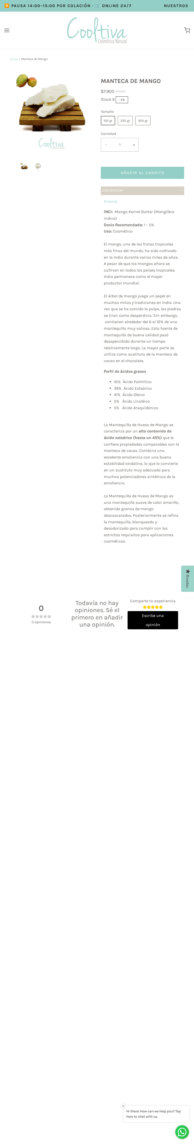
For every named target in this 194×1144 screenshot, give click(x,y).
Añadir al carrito (142, 172)
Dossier (111, 201)
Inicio (14, 59)
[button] (24, 167)
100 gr (108, 120)
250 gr (125, 120)
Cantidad (108, 134)
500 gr (143, 120)
